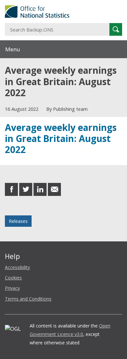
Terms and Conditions (28, 299)
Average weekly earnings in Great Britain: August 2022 (61, 138)
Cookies (13, 278)
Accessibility (17, 267)
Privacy (12, 288)
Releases (18, 221)
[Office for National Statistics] (63, 11)
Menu (12, 49)
